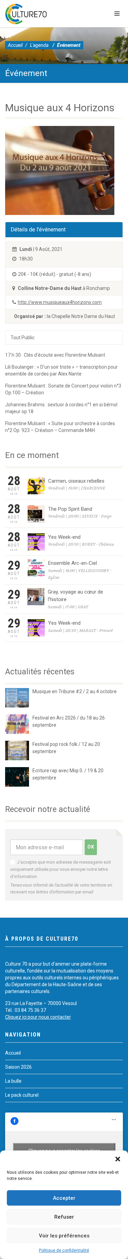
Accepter (64, 1198)
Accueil (15, 45)
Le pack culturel (22, 1095)
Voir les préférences (64, 1236)
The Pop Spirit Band (70, 509)
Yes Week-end (64, 537)
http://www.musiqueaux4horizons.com (60, 302)
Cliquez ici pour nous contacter (38, 1017)
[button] (117, 1159)
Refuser (64, 1217)
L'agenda (39, 45)
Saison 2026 (18, 1067)
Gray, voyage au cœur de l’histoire (75, 596)
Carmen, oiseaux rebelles (76, 481)
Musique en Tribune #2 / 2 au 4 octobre (74, 691)
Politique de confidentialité (64, 1250)
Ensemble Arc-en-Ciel (72, 563)
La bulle (13, 1081)
